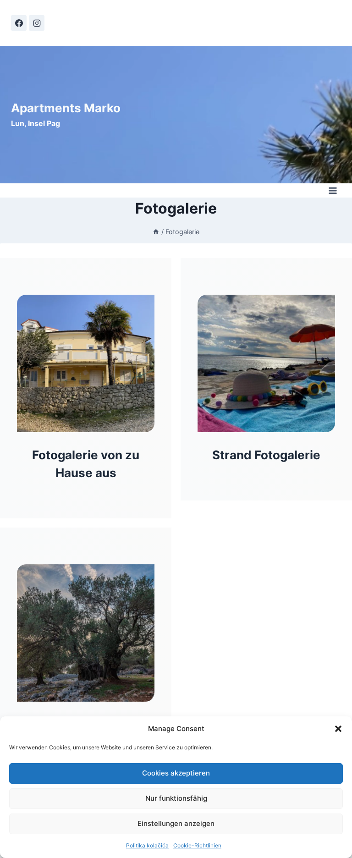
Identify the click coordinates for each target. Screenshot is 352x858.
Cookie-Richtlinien (197, 845)
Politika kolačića (147, 845)
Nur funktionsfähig (176, 798)
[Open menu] (332, 190)
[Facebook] (19, 23)
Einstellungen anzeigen (176, 823)
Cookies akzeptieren (176, 773)
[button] (338, 728)
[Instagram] (36, 23)
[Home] (156, 232)
